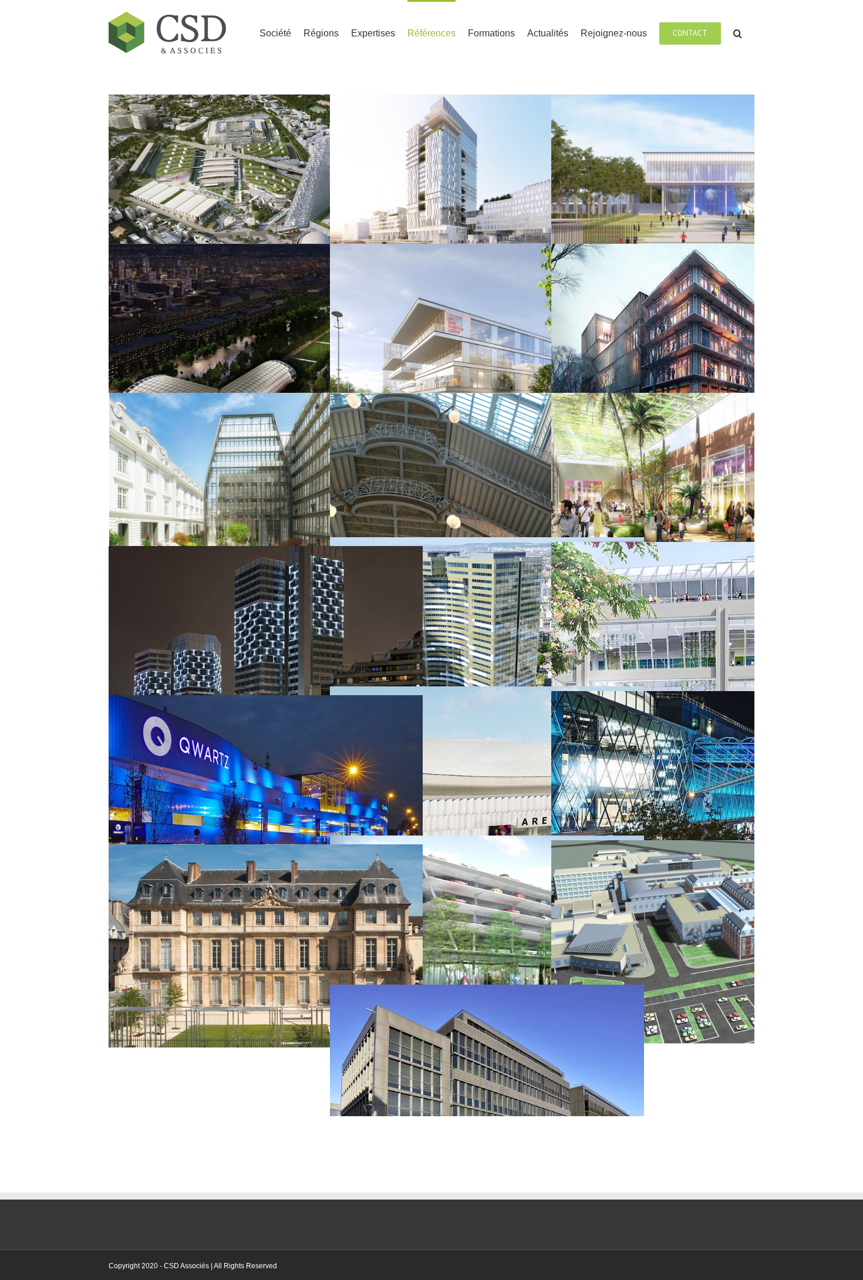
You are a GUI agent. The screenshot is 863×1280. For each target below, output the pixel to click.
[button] (737, 32)
